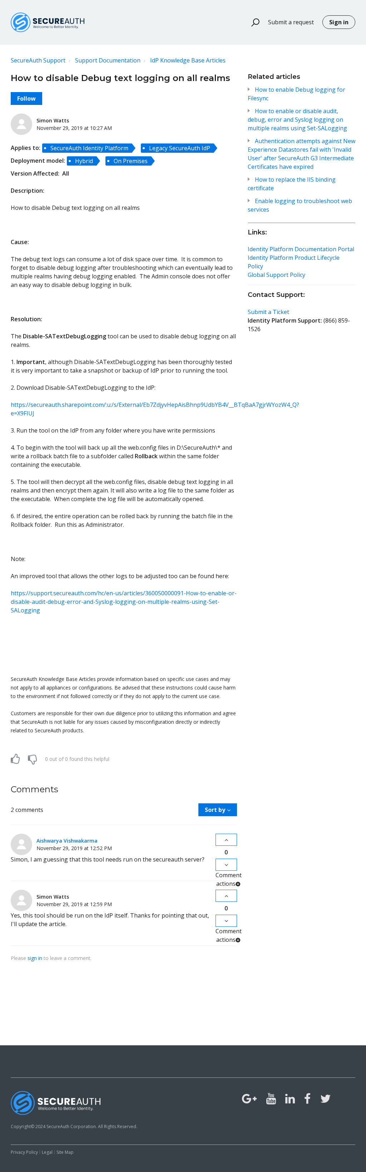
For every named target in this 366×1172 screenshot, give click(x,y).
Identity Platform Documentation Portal (301, 249)
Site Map (65, 1152)
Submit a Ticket (268, 312)
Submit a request (291, 22)
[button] (252, 22)
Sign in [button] (338, 22)
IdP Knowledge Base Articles (188, 60)
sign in (35, 958)
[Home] (47, 22)
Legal (47, 1152)
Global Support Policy (276, 275)
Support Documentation (107, 60)
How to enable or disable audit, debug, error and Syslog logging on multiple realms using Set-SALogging (297, 119)
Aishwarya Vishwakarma (67, 840)
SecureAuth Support (38, 60)
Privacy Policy (24, 1152)
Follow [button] (26, 98)
